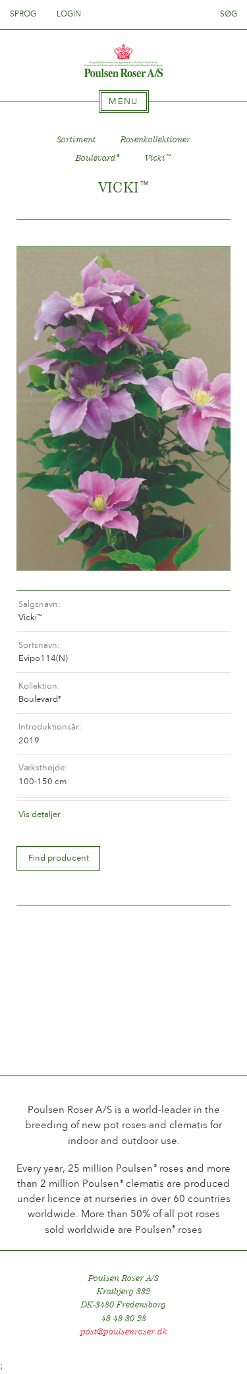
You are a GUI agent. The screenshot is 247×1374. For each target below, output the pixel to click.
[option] (123, 409)
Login (69, 13)
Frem (205, 233)
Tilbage (42, 233)
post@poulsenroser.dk (123, 1331)
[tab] (124, 101)
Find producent (58, 858)
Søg (228, 13)
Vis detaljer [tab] (39, 814)
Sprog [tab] (24, 13)
